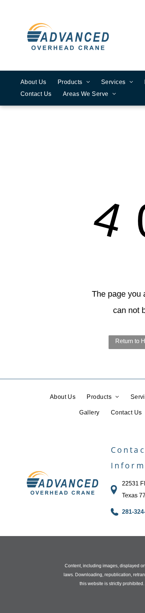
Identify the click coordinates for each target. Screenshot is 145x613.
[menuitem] (33, 82)
